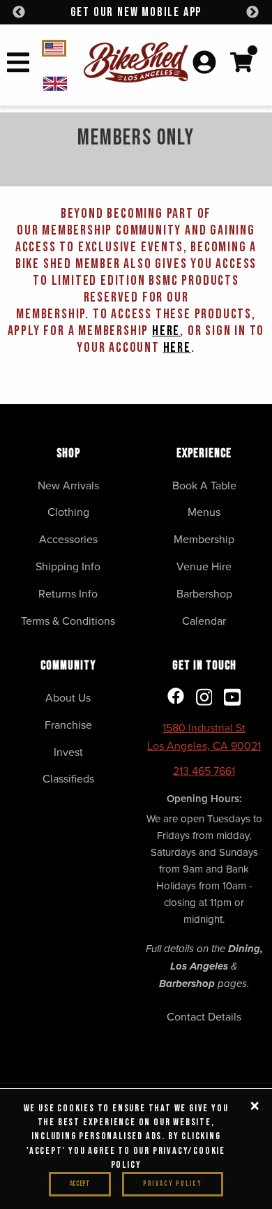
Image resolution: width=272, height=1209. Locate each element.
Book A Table (204, 485)
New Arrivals (68, 485)
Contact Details (204, 1016)
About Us (68, 697)
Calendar (204, 620)
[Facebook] (175, 697)
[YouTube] (232, 698)
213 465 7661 (204, 770)
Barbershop (204, 593)
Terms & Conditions (68, 620)
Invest (68, 751)
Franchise (68, 724)
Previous (19, 13)
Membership (204, 539)
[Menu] (18, 65)
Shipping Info (68, 566)
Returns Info (68, 593)
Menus (204, 511)
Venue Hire (204, 566)
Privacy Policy (172, 1183)
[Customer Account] (204, 63)
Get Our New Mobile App (136, 12)
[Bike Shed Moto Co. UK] (63, 82)
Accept (80, 1183)
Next (252, 13)
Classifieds (68, 778)
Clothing (68, 511)
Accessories (68, 539)
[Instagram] (204, 698)
